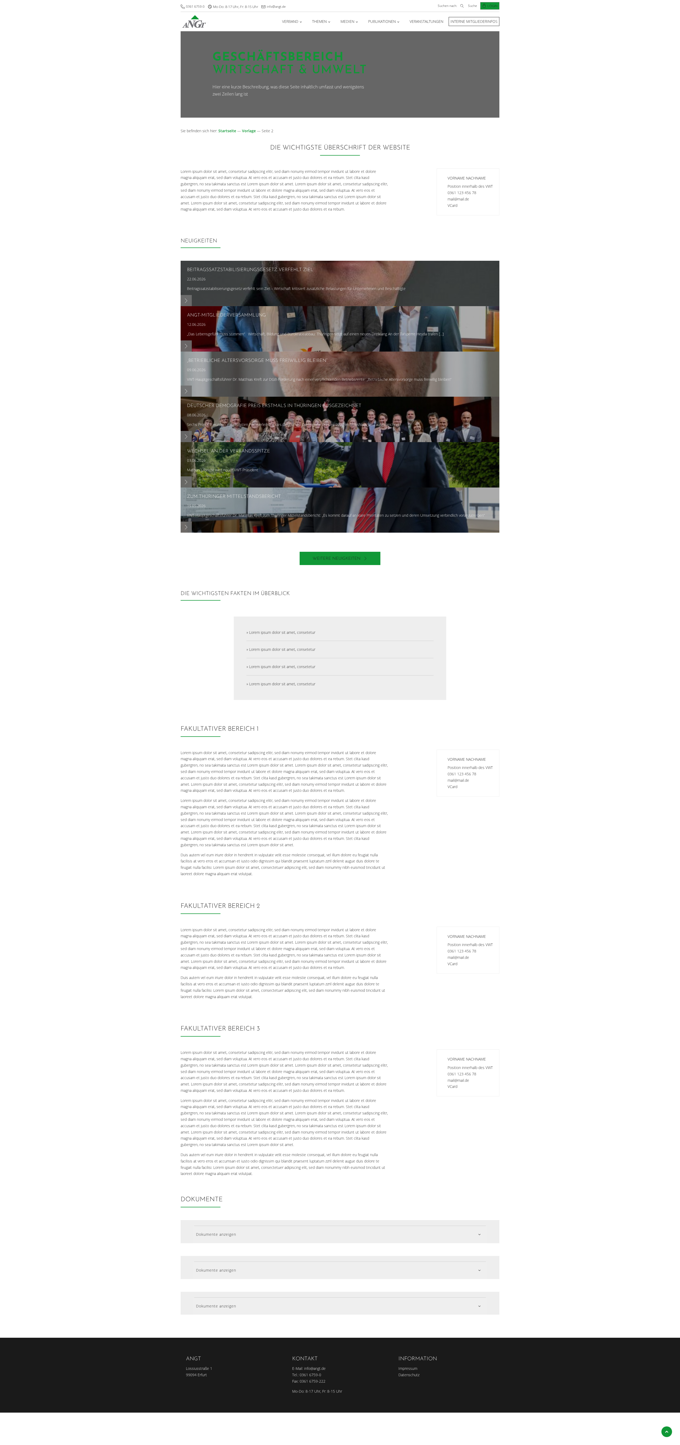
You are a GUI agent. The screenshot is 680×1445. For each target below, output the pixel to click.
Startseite (227, 130)
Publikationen (382, 21)
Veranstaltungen (426, 21)
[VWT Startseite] (194, 21)
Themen (319, 21)
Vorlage (249, 130)
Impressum (407, 1368)
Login (492, 5)
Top (666, 1431)
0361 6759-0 (195, 6)
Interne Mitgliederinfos (474, 21)
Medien (347, 21)
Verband (290, 21)
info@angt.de (276, 6)
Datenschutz (408, 1374)
